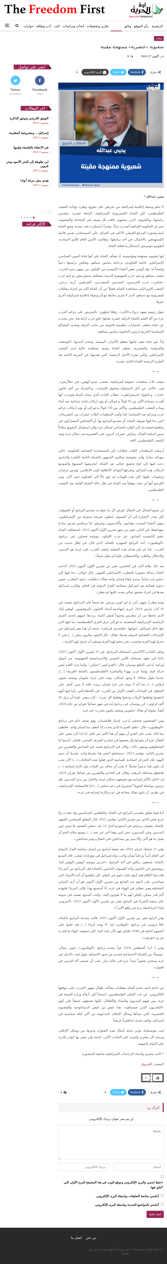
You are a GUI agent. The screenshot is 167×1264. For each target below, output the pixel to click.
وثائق (127, 26)
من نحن (91, 1237)
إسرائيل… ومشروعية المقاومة (28, 133)
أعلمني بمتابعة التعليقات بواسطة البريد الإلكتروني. (127, 1196)
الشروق (146, 1064)
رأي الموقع (141, 26)
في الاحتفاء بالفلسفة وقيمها (30, 147)
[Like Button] (157, 1078)
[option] (27, 151)
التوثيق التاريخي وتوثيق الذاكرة (29, 118)
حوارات (28, 26)
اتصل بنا (76, 1237)
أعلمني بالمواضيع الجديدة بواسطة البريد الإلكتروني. (126, 1204)
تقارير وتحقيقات (98, 26)
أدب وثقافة (43, 26)
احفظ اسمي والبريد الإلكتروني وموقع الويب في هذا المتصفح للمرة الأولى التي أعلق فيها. (113, 1185)
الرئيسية (157, 26)
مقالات (116, 26)
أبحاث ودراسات (73, 26)
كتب (57, 26)
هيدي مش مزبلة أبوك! (34, 180)
